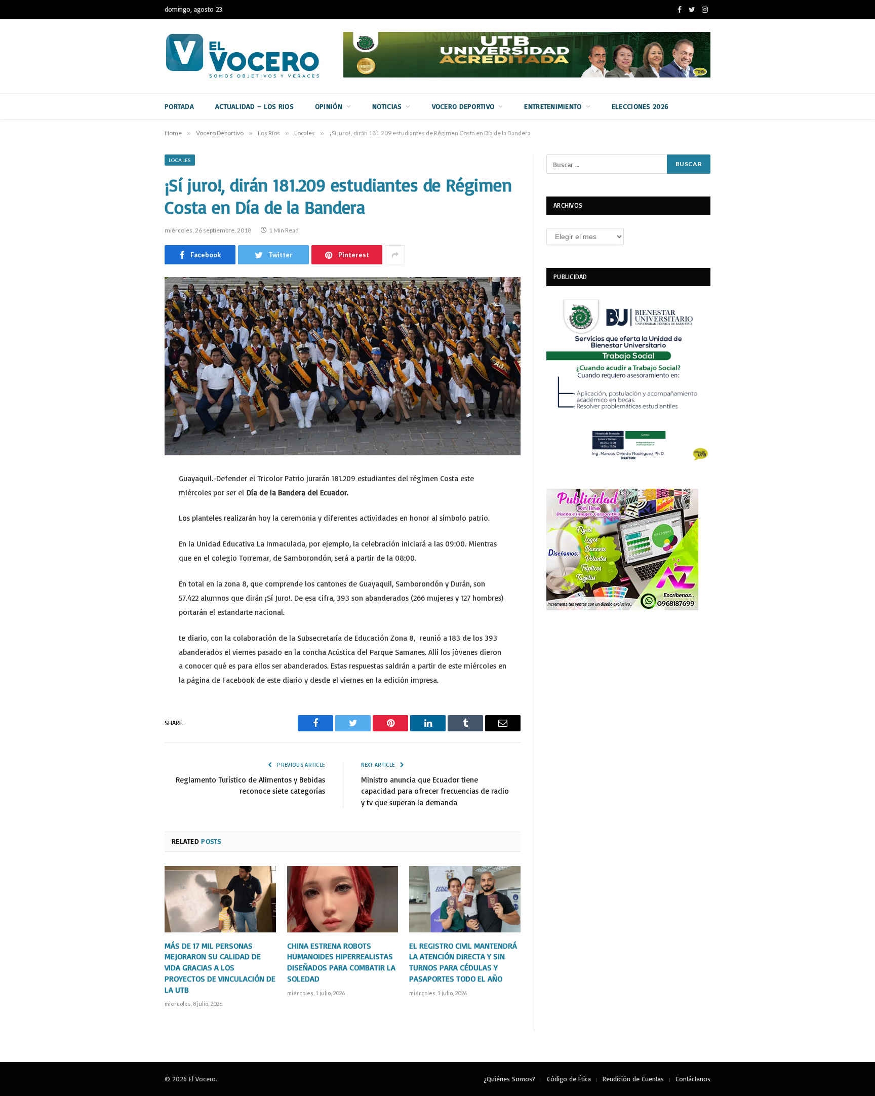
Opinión (328, 106)
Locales (180, 160)
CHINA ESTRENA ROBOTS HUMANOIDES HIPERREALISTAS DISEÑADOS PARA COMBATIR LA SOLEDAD (341, 962)
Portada (179, 106)
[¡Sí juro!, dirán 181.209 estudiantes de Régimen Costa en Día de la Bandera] (343, 366)
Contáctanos (692, 1079)
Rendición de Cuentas (633, 1079)
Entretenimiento (552, 106)
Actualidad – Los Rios (254, 106)
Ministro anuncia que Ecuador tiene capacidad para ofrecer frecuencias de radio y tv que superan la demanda (435, 791)
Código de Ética (569, 1079)
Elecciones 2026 (640, 106)
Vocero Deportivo (463, 106)
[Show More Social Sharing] (395, 254)
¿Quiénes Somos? (509, 1079)
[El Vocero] (251, 56)
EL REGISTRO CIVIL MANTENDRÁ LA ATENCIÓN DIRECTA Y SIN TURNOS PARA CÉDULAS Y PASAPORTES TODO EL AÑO (463, 962)
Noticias (387, 106)
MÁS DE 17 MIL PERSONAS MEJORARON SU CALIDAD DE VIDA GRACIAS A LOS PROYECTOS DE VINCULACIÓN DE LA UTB (220, 968)
